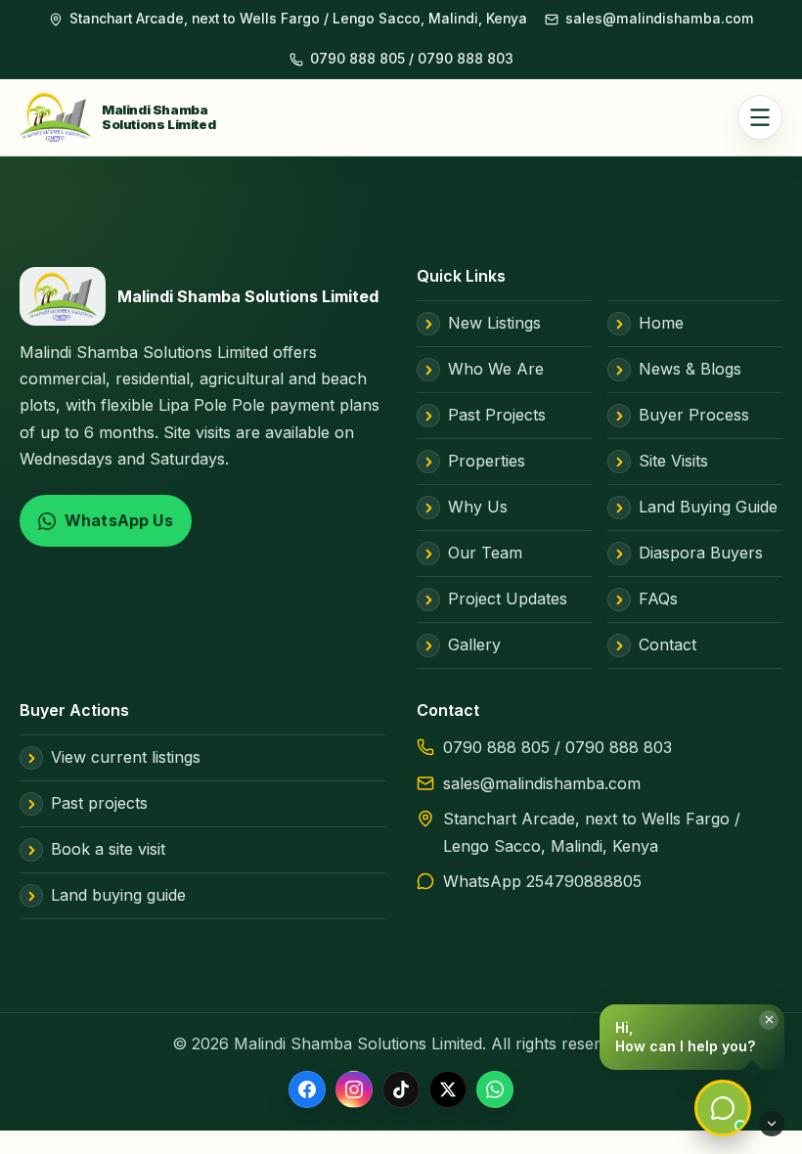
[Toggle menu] (759, 117)
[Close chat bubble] (769, 1020)
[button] (692, 1037)
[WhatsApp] (494, 1090)
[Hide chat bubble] (771, 1123)
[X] (448, 1090)
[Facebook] (307, 1090)
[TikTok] (401, 1090)
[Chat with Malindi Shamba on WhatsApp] (722, 1108)
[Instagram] (354, 1090)
